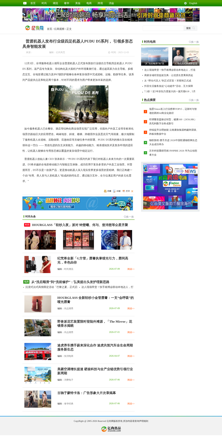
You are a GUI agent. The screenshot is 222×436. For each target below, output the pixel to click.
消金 (111, 3)
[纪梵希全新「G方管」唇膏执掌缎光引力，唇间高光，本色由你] (36, 272)
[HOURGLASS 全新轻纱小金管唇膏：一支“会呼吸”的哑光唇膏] (36, 312)
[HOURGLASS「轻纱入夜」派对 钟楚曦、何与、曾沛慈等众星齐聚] (40, 249)
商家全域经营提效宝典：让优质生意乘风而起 (168, 75)
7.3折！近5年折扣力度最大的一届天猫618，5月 (170, 91)
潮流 (55, 3)
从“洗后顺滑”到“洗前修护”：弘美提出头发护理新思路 (70, 282)
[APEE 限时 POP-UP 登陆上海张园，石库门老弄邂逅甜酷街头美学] (78, 249)
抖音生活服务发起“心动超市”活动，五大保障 (168, 86)
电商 (89, 3)
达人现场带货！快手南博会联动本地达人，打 (107, 287)
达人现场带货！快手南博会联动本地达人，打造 (170, 70)
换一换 (130, 216)
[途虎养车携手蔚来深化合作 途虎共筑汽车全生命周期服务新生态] (36, 359)
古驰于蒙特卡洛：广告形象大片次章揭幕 (86, 393)
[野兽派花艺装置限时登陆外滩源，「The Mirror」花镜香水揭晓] (36, 335)
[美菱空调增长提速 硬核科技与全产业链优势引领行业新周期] (36, 383)
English (193, 3)
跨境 (100, 3)
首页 (33, 3)
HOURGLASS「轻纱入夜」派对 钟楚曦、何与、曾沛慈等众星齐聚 (80, 225)
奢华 (66, 3)
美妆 (77, 3)
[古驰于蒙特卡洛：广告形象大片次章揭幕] (36, 407)
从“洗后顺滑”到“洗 (154, 63)
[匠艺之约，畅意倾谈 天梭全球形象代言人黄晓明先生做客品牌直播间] (116, 249)
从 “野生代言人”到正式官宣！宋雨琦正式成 (167, 80)
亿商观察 (59, 29)
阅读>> (131, 269)
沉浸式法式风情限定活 (186, 63)
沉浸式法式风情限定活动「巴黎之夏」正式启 (51, 287)
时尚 (44, 3)
